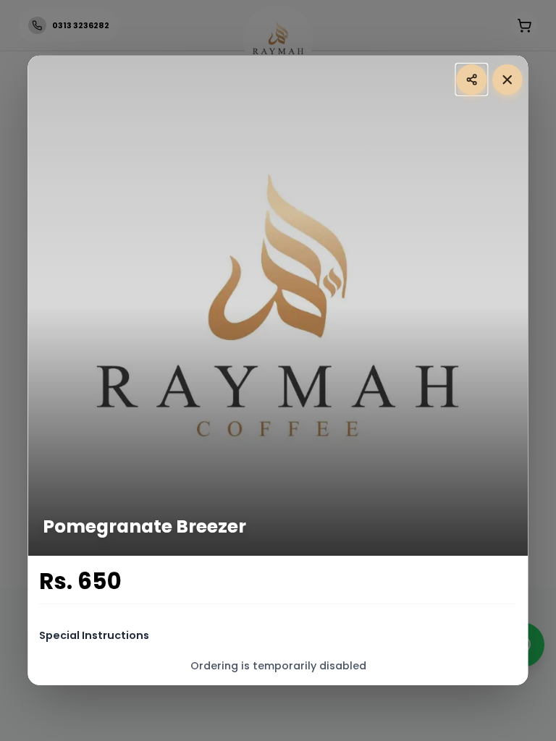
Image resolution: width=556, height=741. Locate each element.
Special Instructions (95, 635)
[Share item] (471, 79)
